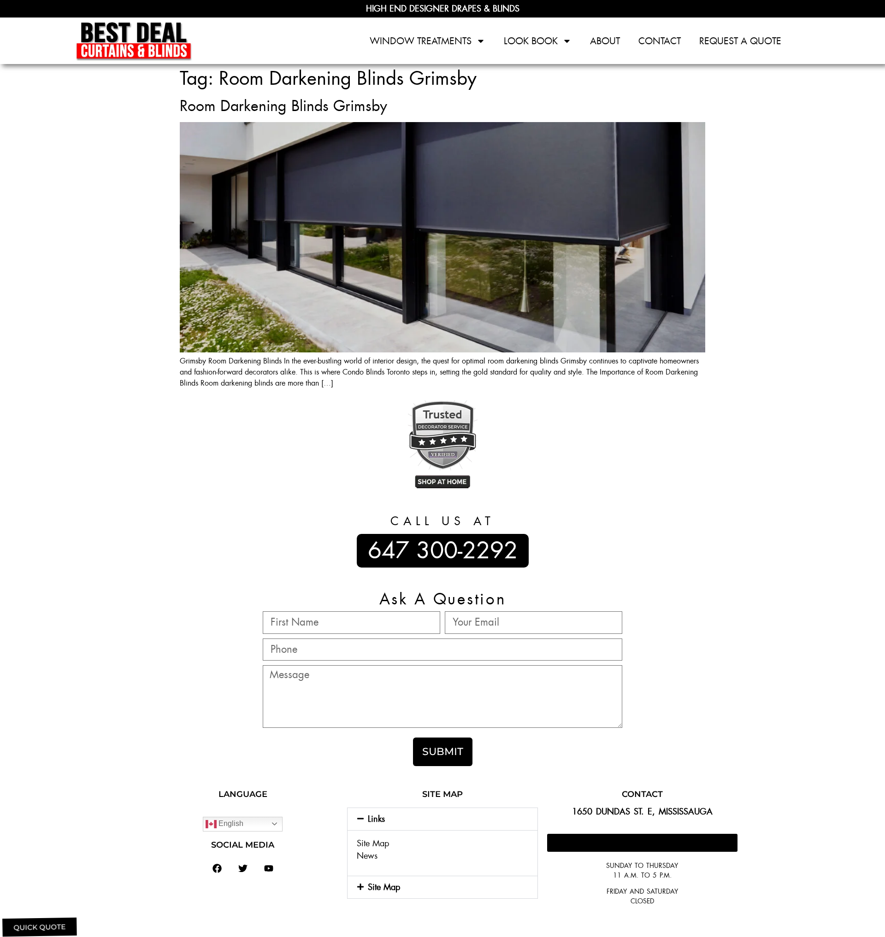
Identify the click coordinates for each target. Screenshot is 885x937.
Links (376, 819)
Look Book (531, 41)
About (605, 41)
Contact (659, 41)
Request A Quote (740, 41)
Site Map (373, 843)
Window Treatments (421, 41)
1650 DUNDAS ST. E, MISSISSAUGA (642, 811)
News (367, 855)
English (230, 823)
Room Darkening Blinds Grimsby (283, 106)
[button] (442, 819)
